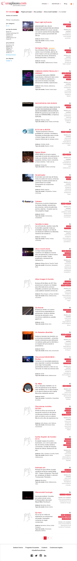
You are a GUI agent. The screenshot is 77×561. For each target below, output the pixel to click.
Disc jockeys (38, 12)
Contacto (44, 547)
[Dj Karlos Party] (27, 52)
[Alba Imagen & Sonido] (27, 283)
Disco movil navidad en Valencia (66, 455)
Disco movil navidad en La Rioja (67, 480)
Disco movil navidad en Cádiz (66, 143)
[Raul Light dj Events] (27, 26)
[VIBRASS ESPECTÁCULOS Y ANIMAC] (27, 78)
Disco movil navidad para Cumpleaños (67, 270)
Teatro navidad (67, 64)
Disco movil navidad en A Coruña (66, 483)
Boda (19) (8, 31)
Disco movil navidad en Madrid (68, 94)
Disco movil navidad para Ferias (67, 192)
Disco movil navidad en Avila (66, 374)
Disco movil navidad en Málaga (68, 120)
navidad (8, 60)
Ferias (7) (8, 39)
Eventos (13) (9, 34)
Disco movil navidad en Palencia (66, 293)
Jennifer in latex (41, 224)
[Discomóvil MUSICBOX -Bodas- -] (27, 359)
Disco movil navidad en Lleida (67, 371)
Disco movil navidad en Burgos (67, 348)
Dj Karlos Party (41, 48)
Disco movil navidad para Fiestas (67, 140)
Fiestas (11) (9, 36)
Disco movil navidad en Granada (66, 458)
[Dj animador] (27, 177)
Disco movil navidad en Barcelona (68, 60)
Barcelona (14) (10, 45)
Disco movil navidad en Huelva (68, 428)
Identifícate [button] (55, 3)
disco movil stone (43, 249)
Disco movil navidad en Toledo (67, 344)
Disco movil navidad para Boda (67, 36)
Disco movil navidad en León (66, 393)
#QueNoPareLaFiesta (38, 550)
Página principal (26, 12)
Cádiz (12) (8, 49)
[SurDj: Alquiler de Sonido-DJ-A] (27, 441)
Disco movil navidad (50, 12)
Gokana (38, 201)
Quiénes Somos (18, 547)
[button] (72, 4)
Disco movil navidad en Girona (66, 323)
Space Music (40, 152)
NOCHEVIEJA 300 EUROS (46, 103)
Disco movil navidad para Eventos (67, 115)
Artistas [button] (44, 3)
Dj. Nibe (38, 384)
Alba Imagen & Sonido (44, 279)
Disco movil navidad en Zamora (67, 236)
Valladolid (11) (10, 51)
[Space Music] (27, 156)
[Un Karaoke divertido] (27, 335)
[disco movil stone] (27, 252)
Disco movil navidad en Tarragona (68, 422)
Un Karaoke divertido (44, 332)
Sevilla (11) (9, 52)
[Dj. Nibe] (27, 388)
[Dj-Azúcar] (27, 311)
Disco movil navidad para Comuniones (67, 215)
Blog (65, 3)
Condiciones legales (56, 547)
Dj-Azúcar (39, 308)
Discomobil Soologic (44, 492)
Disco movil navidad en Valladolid (68, 187)
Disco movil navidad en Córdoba (68, 397)
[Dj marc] (27, 517)
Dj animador (40, 175)
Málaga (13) (9, 48)
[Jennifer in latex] (27, 228)
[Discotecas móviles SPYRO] (27, 411)
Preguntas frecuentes (32, 547)
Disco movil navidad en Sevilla (66, 210)
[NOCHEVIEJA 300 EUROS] (27, 104)
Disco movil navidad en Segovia (66, 320)
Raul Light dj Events (43, 22)
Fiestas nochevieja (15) (12, 33)
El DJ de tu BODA (42, 130)
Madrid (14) (9, 46)
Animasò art (40, 467)
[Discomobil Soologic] (27, 495)
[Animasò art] (27, 472)
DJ (7, 25)
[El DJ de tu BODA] (27, 131)
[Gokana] (27, 201)
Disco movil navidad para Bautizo (67, 240)
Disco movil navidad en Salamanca (67, 265)
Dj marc (38, 513)
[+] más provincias (11, 55)
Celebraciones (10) (11, 37)
